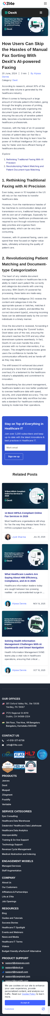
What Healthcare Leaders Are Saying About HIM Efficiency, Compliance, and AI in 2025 (21, 577)
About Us (6, 882)
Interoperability (9, 835)
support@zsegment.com (17, 976)
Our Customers (9, 887)
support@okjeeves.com (17, 963)
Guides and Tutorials (12, 918)
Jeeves (5, 780)
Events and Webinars (12, 932)
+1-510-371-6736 (15, 740)
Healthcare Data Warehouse (16, 820)
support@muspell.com (16, 972)
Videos (5, 946)
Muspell (6, 790)
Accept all (25, 1003)
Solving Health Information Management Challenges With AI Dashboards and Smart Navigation (24, 644)
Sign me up (14, 456)
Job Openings (9, 901)
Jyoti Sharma (19, 537)
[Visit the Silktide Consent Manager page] (43, 1009)
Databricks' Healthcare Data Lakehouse (21, 825)
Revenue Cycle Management (16, 849)
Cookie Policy (29, 994)
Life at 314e (8, 896)
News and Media (10, 937)
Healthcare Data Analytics (15, 830)
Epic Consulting (10, 816)
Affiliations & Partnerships (15, 892)
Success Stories (10, 922)
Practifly (6, 799)
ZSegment (7, 794)
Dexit (14, 80)
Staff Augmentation (11, 870)
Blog (4, 913)
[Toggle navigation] (45, 3)
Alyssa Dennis (19, 603)
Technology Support (12, 844)
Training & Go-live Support (15, 839)
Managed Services (11, 866)
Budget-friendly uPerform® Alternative (21, 951)
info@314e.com (14, 745)
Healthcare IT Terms (12, 941)
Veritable (6, 804)
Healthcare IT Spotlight (13, 927)
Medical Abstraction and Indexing (19, 854)
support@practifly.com (16, 980)
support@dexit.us (14, 967)
